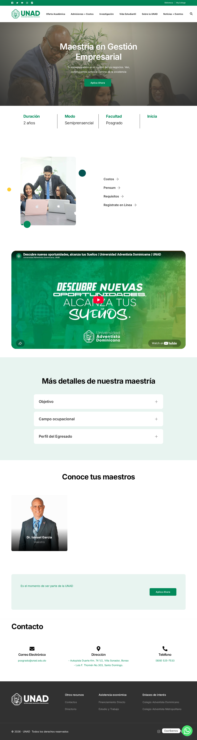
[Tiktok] (32, 3)
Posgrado (114, 123)
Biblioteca (169, 3)
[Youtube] (22, 3)
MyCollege (181, 3)
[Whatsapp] (187, 730)
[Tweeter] (17, 3)
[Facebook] (13, 3)
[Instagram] (27, 3)
